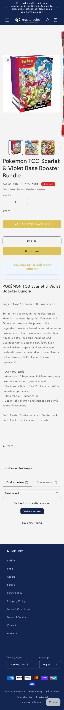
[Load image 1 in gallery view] (16, 147)
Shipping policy (43, 696)
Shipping (21, 189)
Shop (10, 568)
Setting (11, 585)
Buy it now (32, 251)
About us (12, 633)
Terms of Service (16, 617)
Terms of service (24, 696)
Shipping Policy (16, 601)
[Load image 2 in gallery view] (32, 147)
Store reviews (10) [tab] (46, 482)
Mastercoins (19, 691)
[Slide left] (4, 148)
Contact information (33, 702)
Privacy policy (35, 691)
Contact (11, 625)
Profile (11, 560)
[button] (7, 20)
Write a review (32, 511)
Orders (11, 576)
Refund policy (52, 691)
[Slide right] (60, 148)
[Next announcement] (57, 7)
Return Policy (14, 593)
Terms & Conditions (18, 609)
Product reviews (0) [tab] (17, 482)
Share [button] (9, 445)
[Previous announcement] (6, 7)
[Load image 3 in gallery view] (48, 147)
